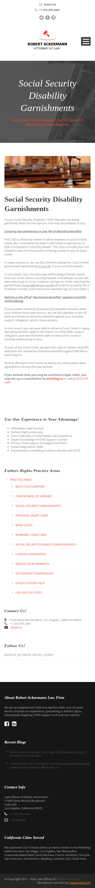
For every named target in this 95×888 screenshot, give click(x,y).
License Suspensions (30, 554)
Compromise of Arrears (33, 496)
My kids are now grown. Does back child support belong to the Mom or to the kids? (48, 754)
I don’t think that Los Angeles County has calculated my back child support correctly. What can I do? (49, 765)
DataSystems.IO (80, 883)
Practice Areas (21, 480)
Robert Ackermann (68, 879)
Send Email (18, 820)
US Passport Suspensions (34, 573)
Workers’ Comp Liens (31, 535)
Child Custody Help (30, 583)
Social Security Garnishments (38, 506)
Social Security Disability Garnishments (45, 544)
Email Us (50, 4)
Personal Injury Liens (31, 515)
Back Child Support (30, 486)
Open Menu (86, 41)
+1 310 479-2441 (49, 10)
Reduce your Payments (32, 564)
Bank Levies (23, 525)
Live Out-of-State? (28, 592)
